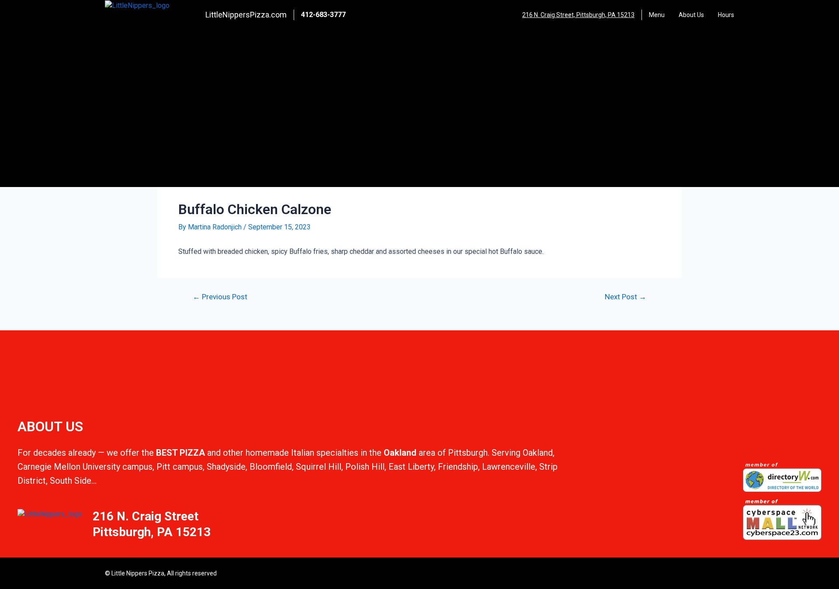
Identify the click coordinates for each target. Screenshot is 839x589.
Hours (726, 14)
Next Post (625, 297)
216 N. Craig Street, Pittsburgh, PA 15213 (578, 14)
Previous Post (220, 297)
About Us (691, 14)
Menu (657, 14)
